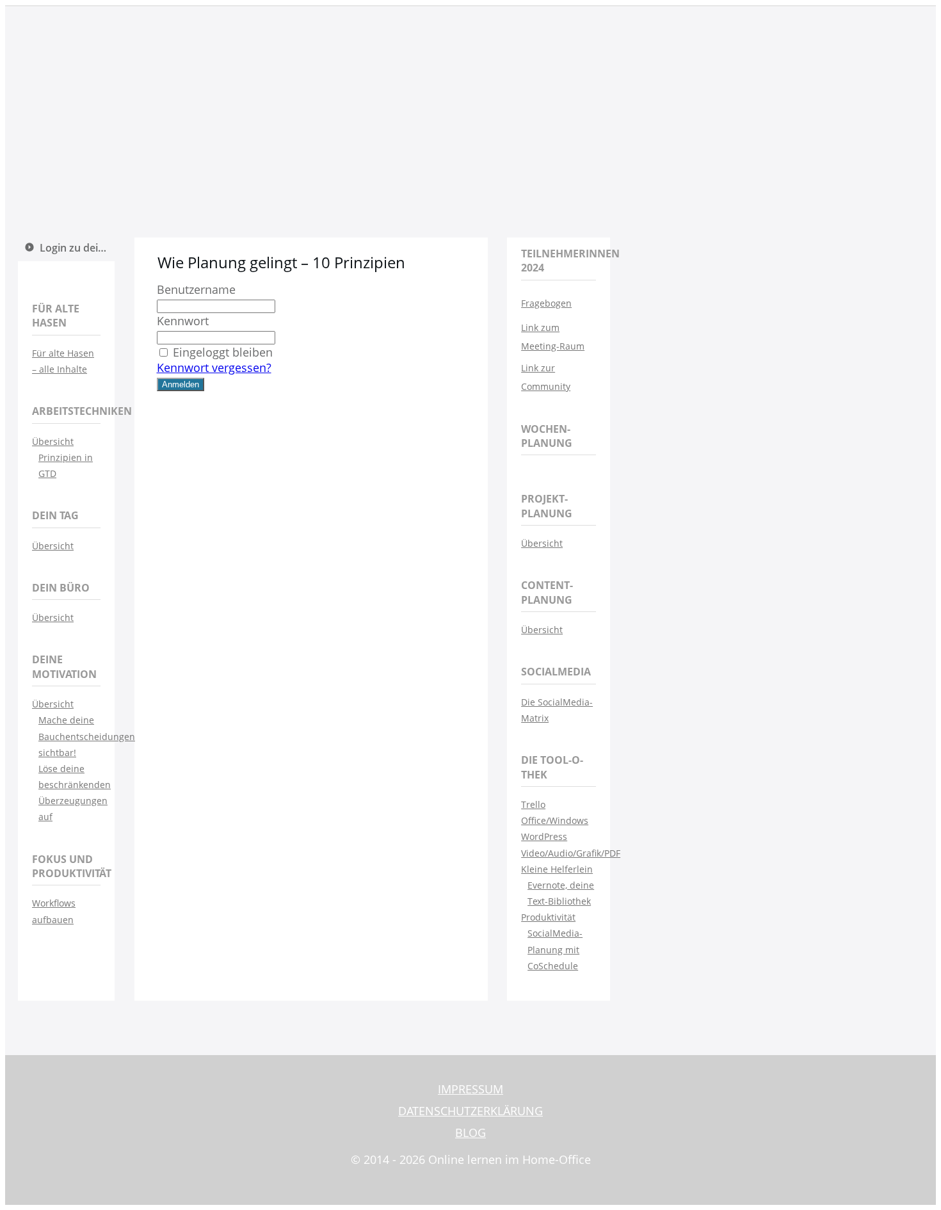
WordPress (544, 836)
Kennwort (183, 320)
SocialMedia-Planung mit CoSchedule (555, 949)
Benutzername (196, 289)
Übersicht (53, 441)
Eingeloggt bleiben (223, 352)
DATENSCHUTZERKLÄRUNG (470, 1110)
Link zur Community (545, 377)
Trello (533, 804)
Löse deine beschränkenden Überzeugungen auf (69, 792)
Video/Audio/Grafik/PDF (558, 853)
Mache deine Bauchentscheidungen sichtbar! (69, 736)
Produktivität (548, 917)
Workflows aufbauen (54, 911)
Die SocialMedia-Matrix (557, 710)
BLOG (470, 1132)
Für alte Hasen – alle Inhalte (63, 361)
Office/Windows (554, 820)
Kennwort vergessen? (214, 367)
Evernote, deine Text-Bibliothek (560, 893)
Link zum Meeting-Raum (552, 337)
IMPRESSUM (470, 1089)
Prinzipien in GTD (65, 465)
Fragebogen (546, 303)
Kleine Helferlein (557, 869)
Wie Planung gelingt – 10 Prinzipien (281, 262)
